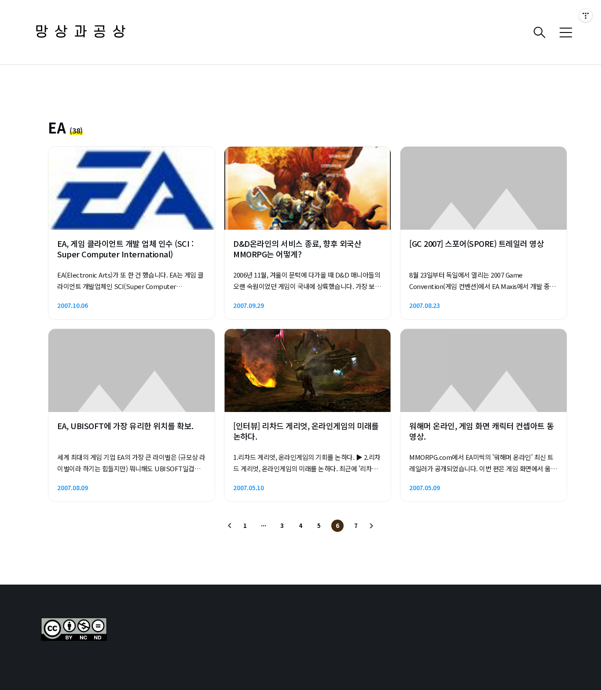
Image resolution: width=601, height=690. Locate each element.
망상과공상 (83, 32)
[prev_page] (229, 526)
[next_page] (371, 526)
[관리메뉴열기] (585, 15)
